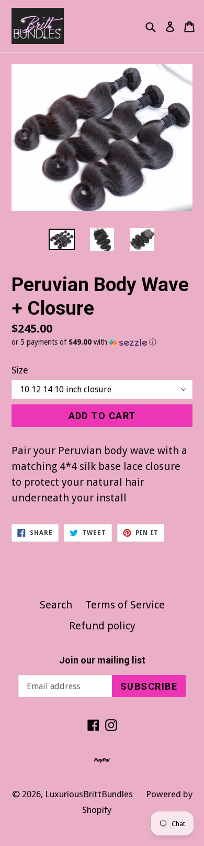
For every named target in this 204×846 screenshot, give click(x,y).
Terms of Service (125, 604)
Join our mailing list (102, 660)
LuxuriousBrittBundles (89, 794)
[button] (102, 342)
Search (56, 604)
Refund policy (102, 625)
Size (20, 370)
